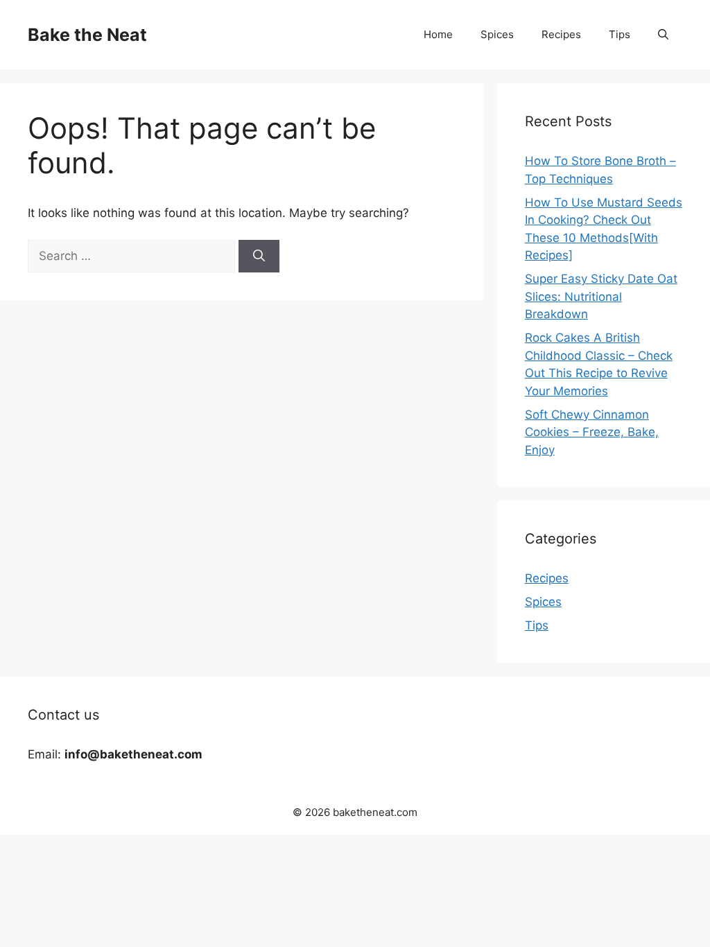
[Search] (259, 256)
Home (438, 34)
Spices (497, 34)
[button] (663, 34)
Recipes (561, 34)
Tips (619, 34)
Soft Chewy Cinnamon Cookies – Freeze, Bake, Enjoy (592, 432)
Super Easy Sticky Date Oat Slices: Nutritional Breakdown (601, 296)
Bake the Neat (87, 34)
